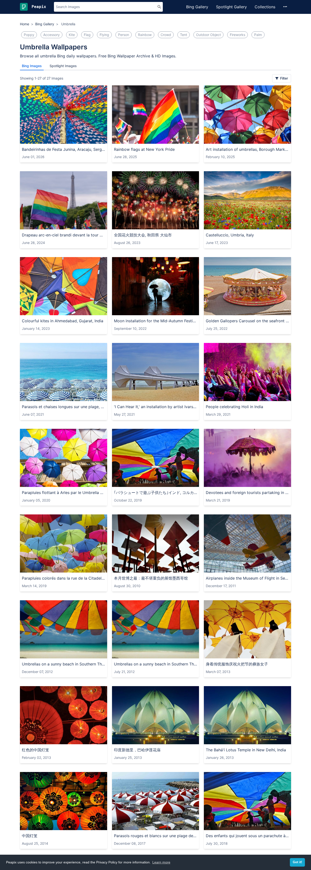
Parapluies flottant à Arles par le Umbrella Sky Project (63, 492)
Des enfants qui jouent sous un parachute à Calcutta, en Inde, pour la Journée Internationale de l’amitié (247, 835)
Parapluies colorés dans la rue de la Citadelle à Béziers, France (63, 578)
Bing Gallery (197, 6)
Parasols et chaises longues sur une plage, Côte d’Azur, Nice (63, 406)
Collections (265, 6)
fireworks (237, 35)
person (123, 35)
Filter (283, 78)
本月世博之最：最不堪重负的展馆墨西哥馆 (151, 578)
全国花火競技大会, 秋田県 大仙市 (143, 235)
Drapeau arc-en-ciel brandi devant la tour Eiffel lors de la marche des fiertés (63, 235)
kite (72, 35)
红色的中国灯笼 (35, 749)
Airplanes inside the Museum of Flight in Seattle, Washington (247, 578)
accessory (51, 35)
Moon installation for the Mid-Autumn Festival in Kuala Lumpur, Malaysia (155, 320)
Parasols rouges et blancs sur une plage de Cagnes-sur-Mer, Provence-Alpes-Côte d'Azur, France (155, 835)
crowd (166, 35)
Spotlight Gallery (231, 6)
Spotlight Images (63, 66)
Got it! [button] (297, 862)
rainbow (145, 35)
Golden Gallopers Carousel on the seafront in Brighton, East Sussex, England (247, 320)
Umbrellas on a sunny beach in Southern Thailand (63, 664)
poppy (29, 35)
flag (87, 35)
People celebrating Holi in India (234, 406)
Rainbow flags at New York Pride (144, 149)
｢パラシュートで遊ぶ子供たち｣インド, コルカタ (155, 492)
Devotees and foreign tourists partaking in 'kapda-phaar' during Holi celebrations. (247, 492)
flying (104, 35)
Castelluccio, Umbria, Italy (230, 235)
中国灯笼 (29, 835)
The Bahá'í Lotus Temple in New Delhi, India (246, 749)
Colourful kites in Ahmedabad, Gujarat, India (62, 320)
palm (258, 35)
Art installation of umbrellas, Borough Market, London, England (247, 149)
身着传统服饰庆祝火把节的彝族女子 (237, 664)
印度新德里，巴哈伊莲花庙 (137, 749)
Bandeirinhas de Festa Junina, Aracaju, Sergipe (63, 149)
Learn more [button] (161, 862)
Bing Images (32, 66)
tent (183, 35)
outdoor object (208, 35)
